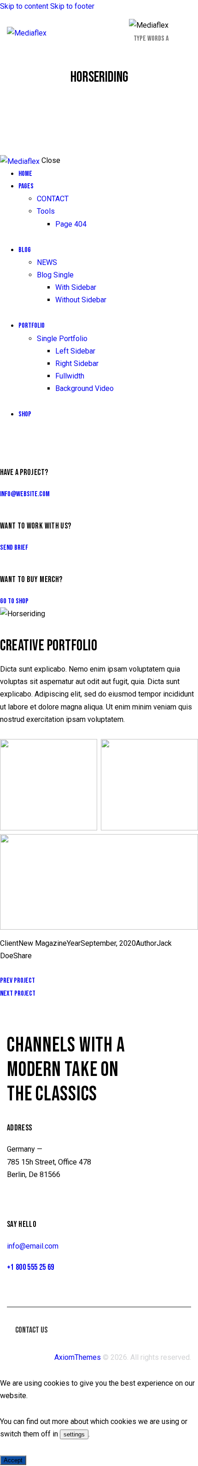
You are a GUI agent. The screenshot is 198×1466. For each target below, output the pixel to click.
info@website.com (25, 494)
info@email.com (32, 1246)
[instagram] (31, 440)
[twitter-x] (13, 440)
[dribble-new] (21, 440)
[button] (185, 32)
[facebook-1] (5, 440)
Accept (13, 1460)
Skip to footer (72, 6)
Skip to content (24, 6)
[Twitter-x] (3, 968)
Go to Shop (14, 601)
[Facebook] (14, 968)
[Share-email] (28, 968)
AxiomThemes (77, 1357)
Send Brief (14, 547)
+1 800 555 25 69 (30, 1267)
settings (74, 1434)
